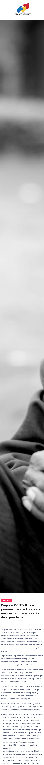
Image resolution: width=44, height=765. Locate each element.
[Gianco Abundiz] (22, 9)
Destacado (6, 600)
